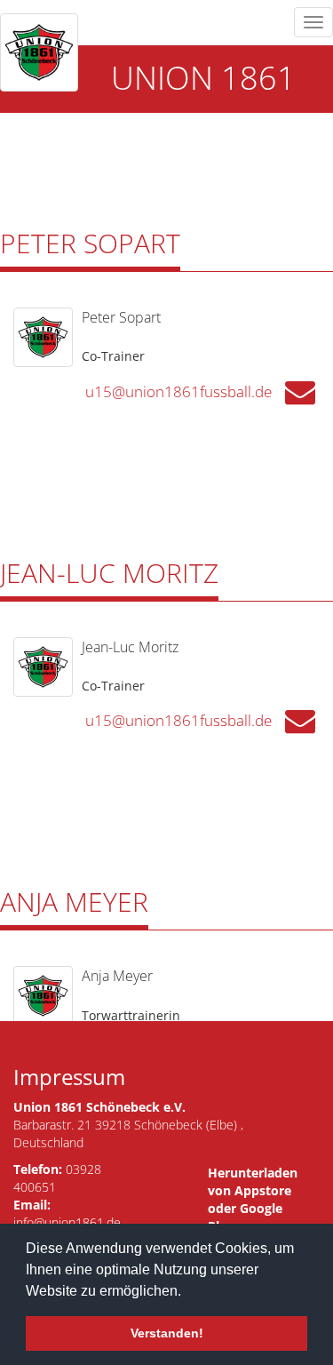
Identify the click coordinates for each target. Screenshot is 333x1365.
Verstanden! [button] (167, 1333)
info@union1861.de (67, 1222)
